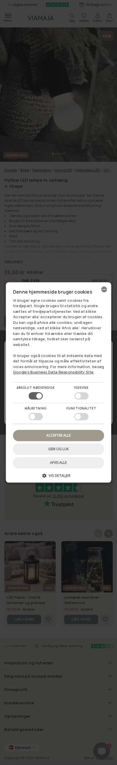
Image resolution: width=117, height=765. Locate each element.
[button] (58, 478)
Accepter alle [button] (58, 435)
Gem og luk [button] (58, 449)
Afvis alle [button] (58, 462)
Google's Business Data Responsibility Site (53, 372)
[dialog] (58, 382)
